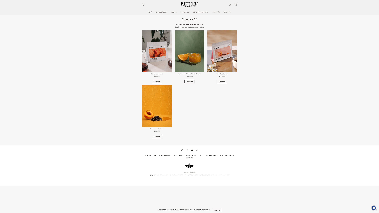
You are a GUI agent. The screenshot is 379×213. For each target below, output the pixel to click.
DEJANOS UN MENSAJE (150, 155)
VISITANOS (189, 158)
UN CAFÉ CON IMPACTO (200, 12)
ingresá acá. (211, 175)
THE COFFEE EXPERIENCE (210, 155)
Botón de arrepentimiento (223, 175)
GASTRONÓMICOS (161, 12)
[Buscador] (144, 5)
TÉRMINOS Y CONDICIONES (227, 155)
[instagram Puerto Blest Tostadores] (182, 150)
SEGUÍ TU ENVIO (178, 155)
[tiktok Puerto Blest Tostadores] (197, 150)
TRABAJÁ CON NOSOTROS (193, 155)
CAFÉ (150, 12)
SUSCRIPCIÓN (184, 12)
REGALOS (174, 12)
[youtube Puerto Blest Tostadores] (192, 150)
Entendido (217, 210)
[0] (235, 5)
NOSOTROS (227, 12)
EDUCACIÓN (216, 12)
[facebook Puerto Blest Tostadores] (187, 150)
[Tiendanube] (189, 172)
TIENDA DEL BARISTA (165, 155)
